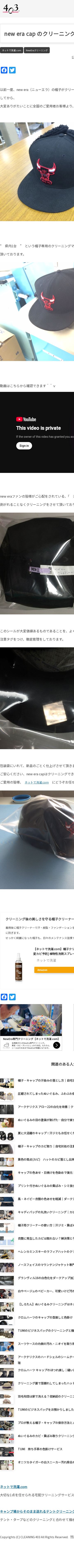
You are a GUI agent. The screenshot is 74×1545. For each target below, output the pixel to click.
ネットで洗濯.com (11, 50)
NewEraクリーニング (37, 50)
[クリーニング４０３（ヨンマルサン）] (11, 8)
